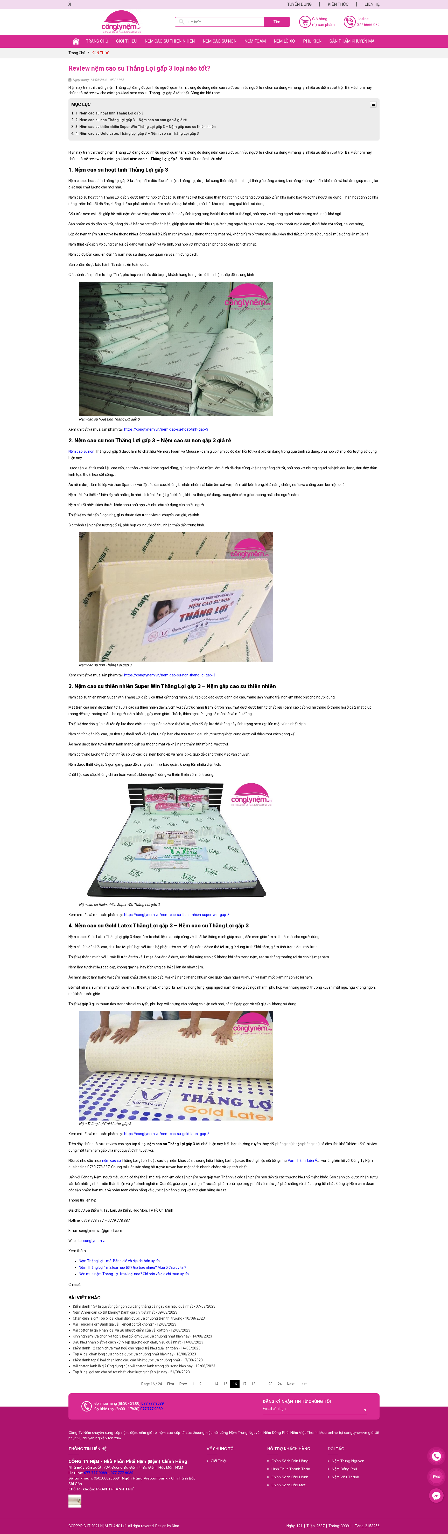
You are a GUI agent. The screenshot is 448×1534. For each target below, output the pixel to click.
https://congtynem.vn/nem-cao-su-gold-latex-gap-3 (166, 1134)
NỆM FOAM (255, 41)
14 (216, 1384)
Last (303, 1384)
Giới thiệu (126, 41)
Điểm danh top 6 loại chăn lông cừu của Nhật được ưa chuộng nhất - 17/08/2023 (138, 1360)
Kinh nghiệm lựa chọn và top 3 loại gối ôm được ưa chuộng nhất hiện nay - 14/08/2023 (142, 1336)
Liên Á (311, 1160)
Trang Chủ (97, 41)
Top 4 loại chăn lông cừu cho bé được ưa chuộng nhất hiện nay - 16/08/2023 (134, 1354)
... (208, 1384)
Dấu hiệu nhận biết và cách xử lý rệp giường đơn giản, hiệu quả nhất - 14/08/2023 (138, 1342)
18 (253, 1384)
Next (291, 1384)
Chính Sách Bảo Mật (288, 1485)
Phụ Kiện (312, 41)
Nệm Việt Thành (345, 1477)
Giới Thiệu (219, 1460)
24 (280, 1384)
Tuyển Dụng (299, 4)
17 (244, 1384)
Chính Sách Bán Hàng (290, 1460)
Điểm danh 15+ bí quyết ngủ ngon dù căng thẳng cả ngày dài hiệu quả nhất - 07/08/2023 (144, 1306)
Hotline (363, 19)
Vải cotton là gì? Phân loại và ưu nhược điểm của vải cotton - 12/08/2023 (131, 1330)
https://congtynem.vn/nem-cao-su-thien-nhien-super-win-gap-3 (176, 915)
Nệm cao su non (81, 451)
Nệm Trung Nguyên (348, 1460)
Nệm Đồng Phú (344, 1469)
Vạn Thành (297, 1160)
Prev (183, 1384)
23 (270, 1384)
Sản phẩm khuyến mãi (353, 41)
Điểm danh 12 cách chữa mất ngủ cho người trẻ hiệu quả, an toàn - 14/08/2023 (136, 1348)
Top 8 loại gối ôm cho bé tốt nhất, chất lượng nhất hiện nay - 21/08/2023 (131, 1372)
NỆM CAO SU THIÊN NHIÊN (170, 41)
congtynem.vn (95, 1241)
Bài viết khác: (85, 1297)
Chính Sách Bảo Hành (289, 1477)
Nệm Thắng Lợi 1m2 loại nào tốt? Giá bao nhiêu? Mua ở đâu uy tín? (132, 1267)
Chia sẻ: (74, 1284)
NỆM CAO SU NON (219, 41)
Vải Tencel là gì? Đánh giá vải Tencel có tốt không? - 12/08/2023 (124, 1324)
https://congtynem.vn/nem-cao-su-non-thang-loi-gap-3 (169, 675)
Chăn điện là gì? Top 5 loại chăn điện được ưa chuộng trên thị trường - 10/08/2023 (139, 1318)
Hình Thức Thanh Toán (290, 1469)
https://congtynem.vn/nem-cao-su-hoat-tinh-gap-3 (166, 429)
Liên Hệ (372, 4)
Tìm (277, 21)
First (170, 1384)
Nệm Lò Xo (284, 41)
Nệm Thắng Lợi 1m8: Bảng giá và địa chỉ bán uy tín (119, 1261)
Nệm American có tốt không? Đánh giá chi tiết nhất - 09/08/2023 (125, 1312)
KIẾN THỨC (338, 4)
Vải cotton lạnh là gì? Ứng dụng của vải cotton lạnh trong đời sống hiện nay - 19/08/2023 (144, 1366)
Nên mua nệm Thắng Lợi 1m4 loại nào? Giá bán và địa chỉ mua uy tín (134, 1274)
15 (225, 1384)
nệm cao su (111, 1160)
